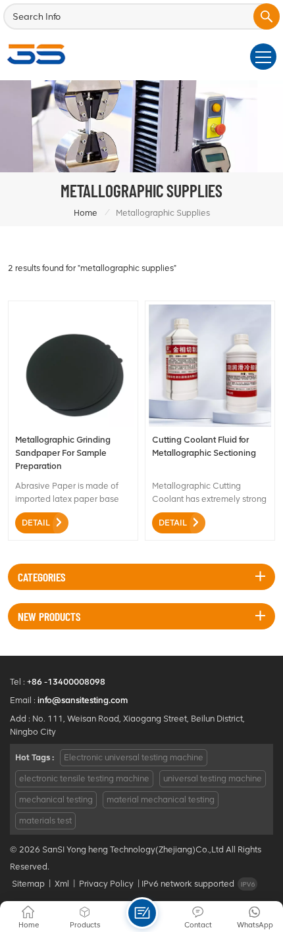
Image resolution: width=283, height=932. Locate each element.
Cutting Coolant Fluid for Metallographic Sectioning (204, 446)
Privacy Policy (106, 884)
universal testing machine (212, 778)
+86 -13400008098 (66, 682)
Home (85, 213)
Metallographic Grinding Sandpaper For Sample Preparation (63, 453)
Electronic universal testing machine (133, 757)
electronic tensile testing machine (84, 778)
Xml (62, 884)
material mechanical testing (161, 799)
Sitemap (28, 884)
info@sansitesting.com (83, 700)
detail (36, 522)
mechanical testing (56, 799)
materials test (45, 820)
